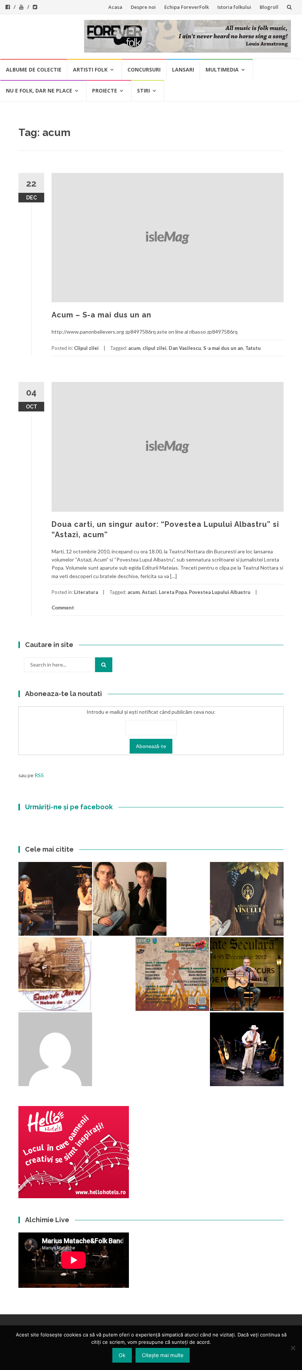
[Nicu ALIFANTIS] (247, 1049)
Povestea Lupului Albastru (219, 592)
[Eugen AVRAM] (55, 1049)
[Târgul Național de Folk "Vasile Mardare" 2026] (172, 974)
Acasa (115, 7)
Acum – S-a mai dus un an (101, 314)
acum (134, 348)
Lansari (183, 69)
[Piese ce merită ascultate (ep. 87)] (247, 974)
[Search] (103, 664)
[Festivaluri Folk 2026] (55, 899)
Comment (63, 608)
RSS (39, 775)
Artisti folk (90, 69)
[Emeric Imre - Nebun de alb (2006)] (55, 974)
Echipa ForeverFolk (186, 7)
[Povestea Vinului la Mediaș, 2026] (247, 899)
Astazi (149, 592)
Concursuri (144, 69)
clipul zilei (154, 348)
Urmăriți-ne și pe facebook (69, 807)
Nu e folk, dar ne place (39, 90)
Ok (122, 1355)
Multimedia (222, 69)
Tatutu (253, 348)
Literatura (86, 592)
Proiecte (104, 90)
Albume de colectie (34, 69)
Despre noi (143, 7)
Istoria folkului (234, 7)
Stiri (143, 90)
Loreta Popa (173, 592)
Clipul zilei (86, 348)
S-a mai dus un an (223, 348)
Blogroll (269, 7)
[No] (292, 1348)
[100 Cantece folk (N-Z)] (129, 899)
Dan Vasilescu (185, 348)
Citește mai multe (162, 1355)
